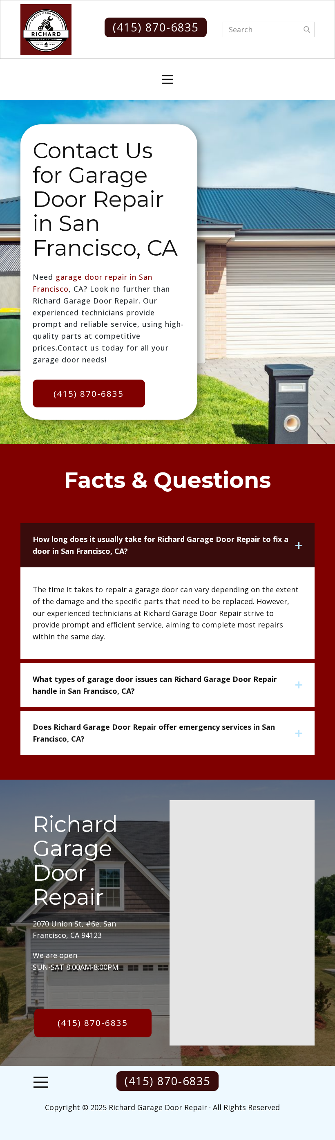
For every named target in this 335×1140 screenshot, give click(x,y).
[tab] (167, 545)
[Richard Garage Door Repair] (45, 29)
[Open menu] (167, 79)
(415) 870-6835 (156, 27)
